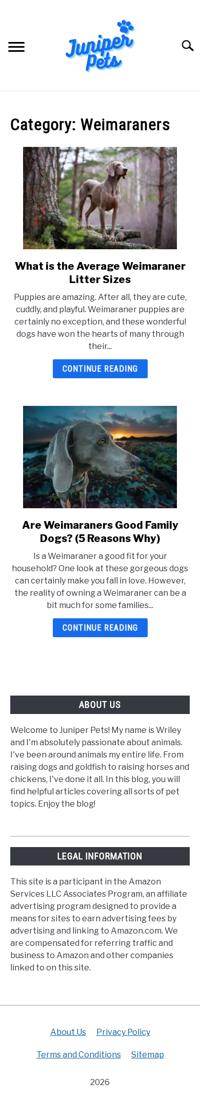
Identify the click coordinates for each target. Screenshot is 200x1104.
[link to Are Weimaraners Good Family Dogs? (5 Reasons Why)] (100, 457)
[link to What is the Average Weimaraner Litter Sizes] (100, 198)
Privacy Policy (123, 1032)
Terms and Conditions (78, 1054)
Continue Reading (100, 369)
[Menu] (16, 48)
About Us (68, 1032)
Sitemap (147, 1054)
